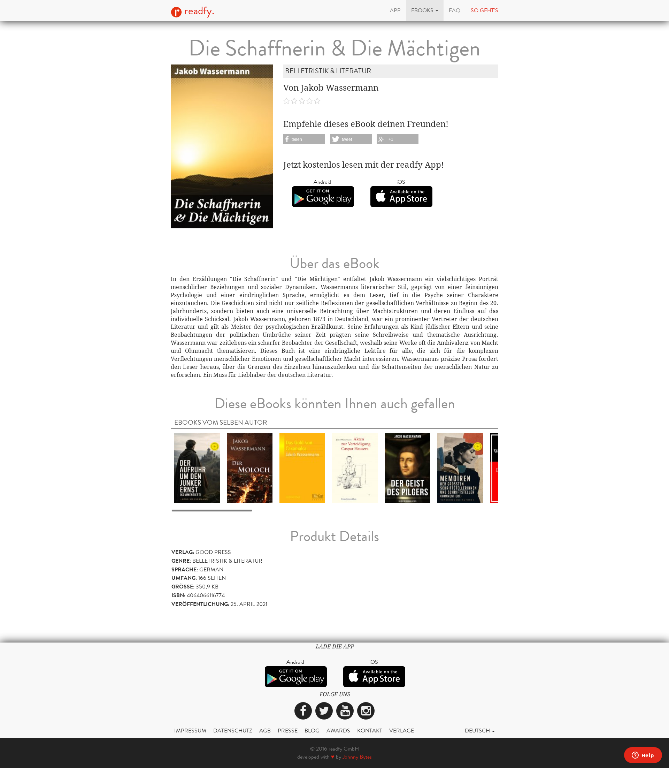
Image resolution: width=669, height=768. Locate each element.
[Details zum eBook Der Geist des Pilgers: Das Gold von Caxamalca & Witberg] (407, 467)
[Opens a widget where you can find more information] (643, 756)
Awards (338, 731)
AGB (265, 731)
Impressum (190, 731)
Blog (312, 731)
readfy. (198, 11)
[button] (425, 10)
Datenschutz (232, 731)
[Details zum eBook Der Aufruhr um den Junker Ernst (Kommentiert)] (197, 467)
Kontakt (369, 731)
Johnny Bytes (357, 757)
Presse (288, 731)
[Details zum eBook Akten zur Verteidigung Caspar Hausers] (355, 467)
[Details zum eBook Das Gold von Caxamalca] (302, 467)
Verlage (401, 731)
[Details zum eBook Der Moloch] (249, 467)
